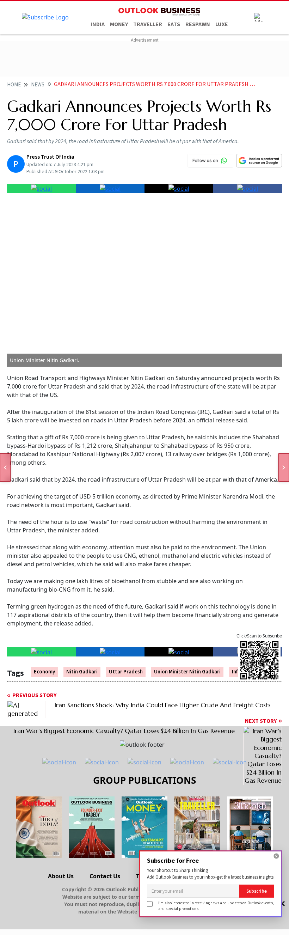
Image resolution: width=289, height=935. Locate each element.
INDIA (98, 24)
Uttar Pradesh (126, 672)
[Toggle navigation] (258, 17)
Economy (44, 672)
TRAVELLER (147, 24)
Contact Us (105, 876)
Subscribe (256, 891)
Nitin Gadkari (82, 672)
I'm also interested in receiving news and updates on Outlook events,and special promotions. (216, 905)
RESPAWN (197, 24)
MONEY (119, 24)
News (37, 84)
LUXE (221, 24)
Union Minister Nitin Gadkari (187, 672)
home (14, 84)
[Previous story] (5, 467)
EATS (173, 24)
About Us (61, 876)
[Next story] (283, 467)
